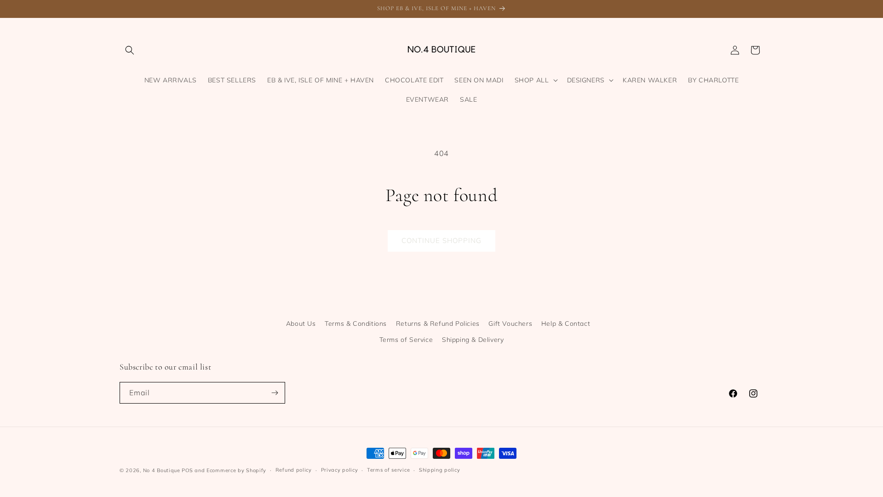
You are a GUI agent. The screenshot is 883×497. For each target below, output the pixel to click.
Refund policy (293, 470)
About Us (301, 323)
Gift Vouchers (510, 323)
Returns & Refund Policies (438, 323)
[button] (130, 50)
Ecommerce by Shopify (236, 470)
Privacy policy (339, 470)
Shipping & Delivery (473, 339)
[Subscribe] (274, 393)
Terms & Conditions (356, 323)
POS (187, 470)
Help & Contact (565, 323)
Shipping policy (439, 470)
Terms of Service (406, 339)
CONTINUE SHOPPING (441, 240)
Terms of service (388, 470)
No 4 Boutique (161, 470)
